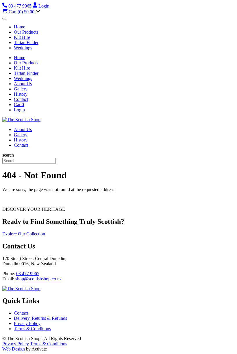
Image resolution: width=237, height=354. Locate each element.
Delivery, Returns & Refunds (40, 318)
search (8, 155)
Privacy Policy (27, 323)
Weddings (23, 47)
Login (19, 109)
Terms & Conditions (32, 328)
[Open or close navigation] (4, 18)
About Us (23, 83)
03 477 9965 (27, 273)
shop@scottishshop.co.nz (38, 278)
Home (19, 26)
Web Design (13, 348)
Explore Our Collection (23, 233)
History (20, 94)
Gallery (20, 88)
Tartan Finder (26, 42)
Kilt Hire (22, 37)
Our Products (26, 32)
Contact (21, 99)
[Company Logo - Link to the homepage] (21, 119)
